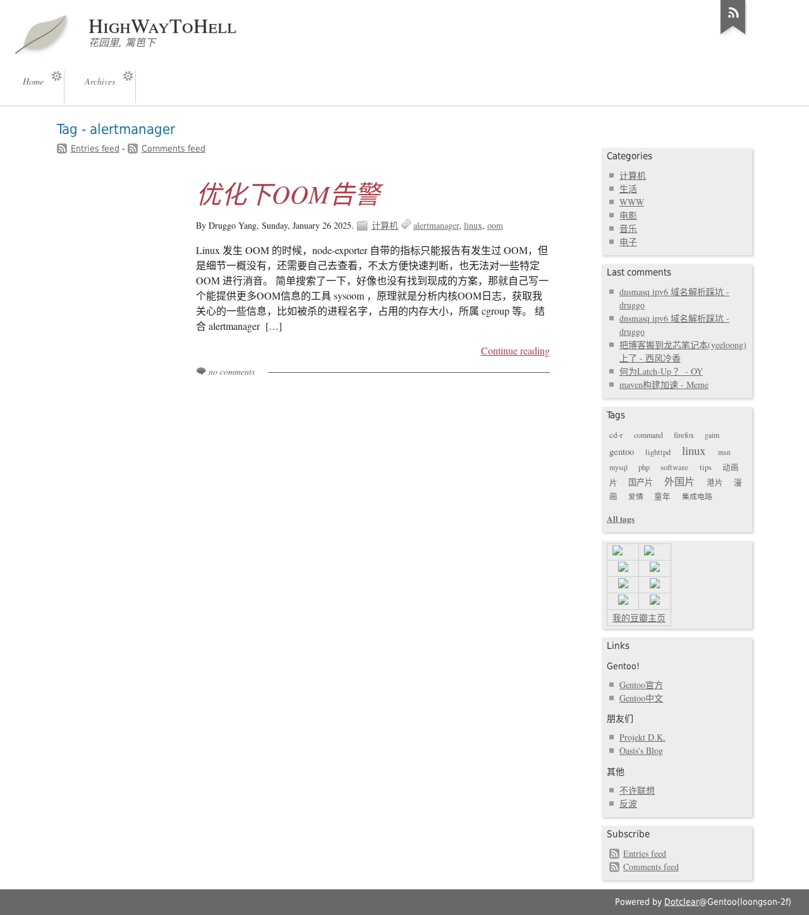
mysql (618, 467)
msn (724, 452)
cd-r (616, 434)
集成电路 (697, 496)
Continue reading (515, 351)
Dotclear (681, 902)
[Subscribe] (733, 34)
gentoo (621, 451)
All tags (621, 518)
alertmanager (436, 225)
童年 (662, 496)
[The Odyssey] (617, 552)
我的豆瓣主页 (639, 618)
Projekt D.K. (642, 737)
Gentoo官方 (641, 685)
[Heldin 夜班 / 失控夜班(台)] (623, 585)
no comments (232, 371)
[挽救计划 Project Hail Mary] (655, 601)
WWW (631, 202)
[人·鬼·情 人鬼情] (655, 568)
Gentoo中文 (641, 698)
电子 (628, 242)
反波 (628, 803)
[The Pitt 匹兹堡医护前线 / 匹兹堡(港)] (655, 585)
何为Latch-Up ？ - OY (661, 371)
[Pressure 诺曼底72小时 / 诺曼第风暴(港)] (623, 601)
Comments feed (173, 148)
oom (495, 225)
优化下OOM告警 (288, 193)
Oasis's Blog (641, 750)
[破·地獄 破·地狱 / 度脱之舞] (623, 568)
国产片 (640, 482)
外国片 (679, 481)
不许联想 (637, 790)
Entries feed (95, 148)
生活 (628, 189)
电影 (628, 215)
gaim (712, 435)
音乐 (628, 228)
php (644, 467)
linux (473, 225)
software (674, 467)
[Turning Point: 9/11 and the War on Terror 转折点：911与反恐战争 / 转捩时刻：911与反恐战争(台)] (649, 552)
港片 (715, 482)
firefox (684, 435)
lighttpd (658, 452)
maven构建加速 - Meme (664, 385)
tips (706, 467)
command (648, 435)
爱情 (635, 496)
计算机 (385, 225)
